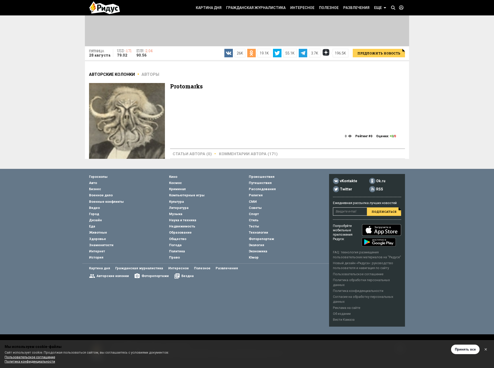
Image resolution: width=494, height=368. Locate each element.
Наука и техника (182, 220)
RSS (379, 189)
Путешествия (260, 183)
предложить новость (378, 53)
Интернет (97, 251)
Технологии (258, 232)
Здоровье (97, 239)
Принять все (465, 349)
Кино (173, 177)
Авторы (150, 74)
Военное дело (101, 195)
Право (174, 257)
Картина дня (209, 8)
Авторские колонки (112, 276)
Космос (175, 183)
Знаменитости (101, 245)
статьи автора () (192, 154)
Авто (93, 183)
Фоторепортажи (155, 276)
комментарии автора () (248, 154)
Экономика (258, 251)
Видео (94, 208)
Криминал (177, 189)
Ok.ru (380, 181)
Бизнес (95, 189)
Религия (256, 195)
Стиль (254, 220)
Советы (255, 208)
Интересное (302, 8)
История (96, 257)
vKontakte (348, 181)
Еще (378, 8)
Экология (256, 245)
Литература (179, 208)
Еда (92, 226)
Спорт (254, 214)
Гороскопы (98, 177)
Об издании (342, 314)
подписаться (384, 212)
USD (124, 53)
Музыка (175, 214)
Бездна (187, 276)
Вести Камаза (344, 319)
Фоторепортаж (261, 239)
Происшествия (262, 177)
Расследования (262, 189)
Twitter (346, 189)
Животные (98, 232)
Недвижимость (182, 226)
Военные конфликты (106, 202)
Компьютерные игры (187, 195)
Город (94, 214)
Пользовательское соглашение (358, 274)
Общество (177, 239)
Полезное (329, 8)
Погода (175, 245)
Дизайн (95, 220)
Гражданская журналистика (256, 8)
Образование (180, 232)
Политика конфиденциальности (358, 291)
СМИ (253, 202)
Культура (176, 202)
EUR (144, 53)
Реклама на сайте (346, 308)
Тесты (254, 226)
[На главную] (104, 7)
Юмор (254, 257)
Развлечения (356, 8)
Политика (177, 251)
